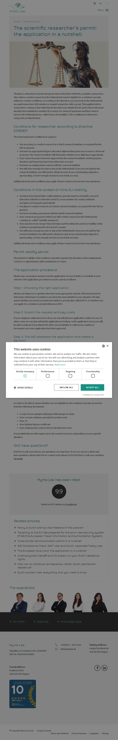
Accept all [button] (92, 387)
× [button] (107, 346)
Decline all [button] (66, 387)
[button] (23, 387)
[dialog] (59, 370)
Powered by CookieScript (93, 395)
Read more (60, 364)
